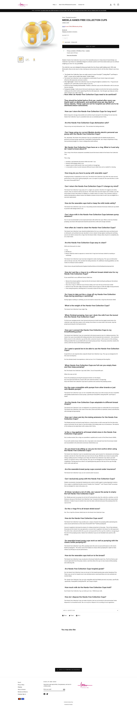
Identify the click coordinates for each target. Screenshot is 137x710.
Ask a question (69, 610)
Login (63, 26)
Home (63, 17)
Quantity (65, 35)
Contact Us (81, 4)
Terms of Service (21, 689)
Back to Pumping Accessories (69, 669)
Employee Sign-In (22, 694)
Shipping (64, 31)
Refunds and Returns (23, 691)
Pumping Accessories (71, 17)
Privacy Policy (21, 684)
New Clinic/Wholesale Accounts (67, 4)
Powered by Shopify (68, 704)
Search (19, 682)
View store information (72, 55)
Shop (54, 4)
